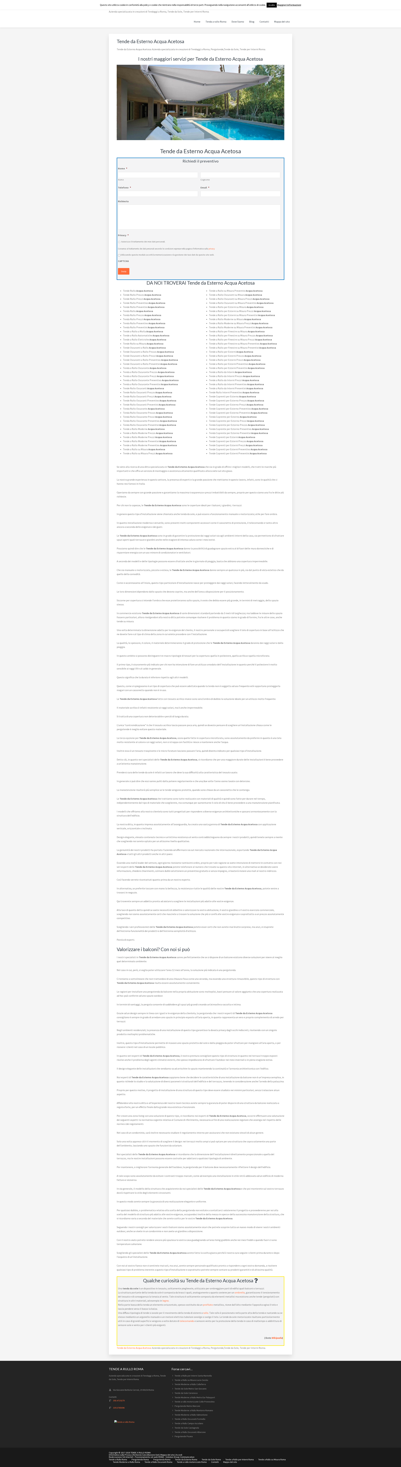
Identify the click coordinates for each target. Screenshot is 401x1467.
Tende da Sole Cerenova (186, 1393)
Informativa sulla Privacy (120, 1454)
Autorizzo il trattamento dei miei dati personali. (143, 241)
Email (204, 187)
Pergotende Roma (140, 1459)
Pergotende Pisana (184, 1436)
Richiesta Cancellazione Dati (146, 1454)
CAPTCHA (123, 261)
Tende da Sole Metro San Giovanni (190, 1388)
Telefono (124, 187)
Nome (122, 168)
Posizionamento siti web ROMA (149, 1457)
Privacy (123, 235)
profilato (208, 1304)
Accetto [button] (271, 5)
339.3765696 (119, 1407)
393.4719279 (119, 1400)
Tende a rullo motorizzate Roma (192, 1462)
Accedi (179, 1454)
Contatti (215, 1462)
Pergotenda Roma (161, 1459)
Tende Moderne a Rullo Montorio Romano (194, 1410)
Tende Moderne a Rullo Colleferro (190, 1384)
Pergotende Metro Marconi (187, 1406)
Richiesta (123, 201)
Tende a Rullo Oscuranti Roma (158, 1462)
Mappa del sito (167, 1454)
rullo (205, 1312)
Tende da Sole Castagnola (187, 1427)
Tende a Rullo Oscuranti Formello (190, 1419)
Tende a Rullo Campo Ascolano (189, 1423)
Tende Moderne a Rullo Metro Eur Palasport (195, 1397)
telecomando (187, 1321)
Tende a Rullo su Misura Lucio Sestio (191, 1380)
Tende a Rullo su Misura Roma (272, 1459)
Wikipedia (276, 1337)
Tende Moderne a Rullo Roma (126, 1462)
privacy (212, 248)
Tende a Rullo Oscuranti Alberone (190, 1432)
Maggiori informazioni (289, 4)
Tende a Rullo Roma (118, 1459)
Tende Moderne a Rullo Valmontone (191, 1414)
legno (165, 1300)
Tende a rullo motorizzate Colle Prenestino (195, 1401)
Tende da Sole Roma (211, 1459)
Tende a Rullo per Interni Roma (239, 1459)
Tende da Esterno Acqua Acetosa (134, 1347)
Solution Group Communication (180, 1457)
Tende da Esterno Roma (186, 1459)
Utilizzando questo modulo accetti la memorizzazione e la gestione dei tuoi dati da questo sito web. (167, 254)
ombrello (240, 1292)
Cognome (205, 179)
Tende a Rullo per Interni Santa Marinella (193, 1375)
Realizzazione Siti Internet (121, 1457)
